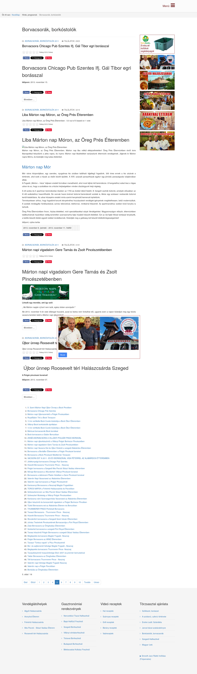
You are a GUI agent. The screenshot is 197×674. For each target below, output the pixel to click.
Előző (33, 582)
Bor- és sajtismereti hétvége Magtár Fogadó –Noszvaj (50, 546)
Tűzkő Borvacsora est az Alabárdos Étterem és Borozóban (52, 505)
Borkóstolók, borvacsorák (152, 633)
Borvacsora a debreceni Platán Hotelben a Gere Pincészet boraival (55, 475)
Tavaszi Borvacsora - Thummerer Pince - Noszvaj (48, 512)
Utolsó (96, 582)
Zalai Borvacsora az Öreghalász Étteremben (46, 525)
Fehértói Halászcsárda (34, 622)
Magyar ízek (147, 644)
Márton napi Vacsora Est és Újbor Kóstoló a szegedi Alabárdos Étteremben (59, 448)
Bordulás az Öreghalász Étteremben (42, 569)
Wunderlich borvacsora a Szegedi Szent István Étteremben (52, 519)
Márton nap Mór (36, 167)
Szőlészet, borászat (150, 611)
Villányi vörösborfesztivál (73, 632)
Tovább (87, 582)
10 (80, 582)
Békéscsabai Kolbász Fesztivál (76, 649)
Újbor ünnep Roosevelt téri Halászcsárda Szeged (56, 342)
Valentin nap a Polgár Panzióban (41, 566)
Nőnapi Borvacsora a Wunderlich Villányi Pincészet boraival (52, 471)
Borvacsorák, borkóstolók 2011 (42, 41)
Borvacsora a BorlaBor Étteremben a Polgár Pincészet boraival (54, 451)
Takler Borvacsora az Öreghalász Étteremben (46, 556)
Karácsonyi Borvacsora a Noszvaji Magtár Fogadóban (50, 485)
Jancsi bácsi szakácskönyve (154, 627)
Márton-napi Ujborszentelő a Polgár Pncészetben (48, 414)
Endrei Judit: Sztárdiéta (152, 622)
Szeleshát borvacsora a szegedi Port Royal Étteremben (50, 529)
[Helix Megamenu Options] (169, 6)
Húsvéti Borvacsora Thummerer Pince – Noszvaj (48, 464)
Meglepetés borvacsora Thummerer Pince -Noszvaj (49, 549)
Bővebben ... (29, 99)
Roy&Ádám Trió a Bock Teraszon (41, 417)
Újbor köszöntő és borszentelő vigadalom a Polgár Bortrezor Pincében (57, 502)
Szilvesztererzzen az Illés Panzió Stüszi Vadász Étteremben (52, 492)
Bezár (62, 355)
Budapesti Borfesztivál (72, 644)
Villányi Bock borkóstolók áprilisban (42, 424)
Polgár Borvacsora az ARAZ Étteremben (44, 539)
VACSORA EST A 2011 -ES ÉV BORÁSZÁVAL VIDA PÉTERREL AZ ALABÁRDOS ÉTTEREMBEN (68, 458)
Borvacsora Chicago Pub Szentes (41, 410)
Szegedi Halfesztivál (150, 639)
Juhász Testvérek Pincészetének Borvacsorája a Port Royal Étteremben (57, 522)
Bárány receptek (109, 627)
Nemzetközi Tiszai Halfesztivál (76, 615)
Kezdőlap (16, 14)
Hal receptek (108, 611)
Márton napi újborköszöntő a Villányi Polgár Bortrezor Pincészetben (56, 441)
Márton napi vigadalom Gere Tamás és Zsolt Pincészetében (52, 444)
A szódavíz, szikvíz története (154, 616)
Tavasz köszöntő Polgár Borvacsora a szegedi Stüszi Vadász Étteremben (58, 532)
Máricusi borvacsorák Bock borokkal (42, 431)
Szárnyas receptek (110, 616)
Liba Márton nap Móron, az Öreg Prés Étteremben (57, 114)
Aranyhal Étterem (31, 616)
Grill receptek (108, 622)
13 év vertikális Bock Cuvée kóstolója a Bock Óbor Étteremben (53, 421)
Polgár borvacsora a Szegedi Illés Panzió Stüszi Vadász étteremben (56, 468)
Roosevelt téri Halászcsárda (36, 633)
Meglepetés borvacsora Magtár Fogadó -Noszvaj (48, 536)
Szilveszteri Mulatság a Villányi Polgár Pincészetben (49, 495)
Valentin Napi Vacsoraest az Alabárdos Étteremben (49, 478)
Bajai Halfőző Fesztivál (73, 621)
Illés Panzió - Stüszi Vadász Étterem (39, 627)
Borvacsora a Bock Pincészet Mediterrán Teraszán (48, 454)
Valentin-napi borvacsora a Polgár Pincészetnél (47, 481)
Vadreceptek (107, 633)
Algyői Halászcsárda (33, 611)
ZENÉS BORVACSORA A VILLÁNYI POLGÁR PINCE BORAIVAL (54, 438)
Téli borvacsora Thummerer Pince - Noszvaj (46, 559)
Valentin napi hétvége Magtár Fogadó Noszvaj (47, 562)
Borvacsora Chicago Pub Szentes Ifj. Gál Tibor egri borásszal (65, 45)
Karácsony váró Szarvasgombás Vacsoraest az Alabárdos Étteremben (57, 498)
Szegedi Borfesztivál (72, 627)
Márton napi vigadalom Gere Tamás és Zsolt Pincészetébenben (67, 249)
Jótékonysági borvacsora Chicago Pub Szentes (47, 461)
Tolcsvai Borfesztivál (72, 638)
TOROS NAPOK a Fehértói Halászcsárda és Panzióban (50, 488)
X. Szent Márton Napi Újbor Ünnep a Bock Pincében (49, 407)
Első (25, 582)
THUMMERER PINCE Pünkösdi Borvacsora (45, 508)
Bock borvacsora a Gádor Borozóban (43, 434)
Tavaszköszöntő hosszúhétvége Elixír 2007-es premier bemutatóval (56, 552)
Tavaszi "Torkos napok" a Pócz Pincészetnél (46, 542)
